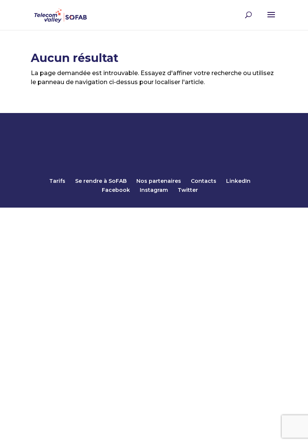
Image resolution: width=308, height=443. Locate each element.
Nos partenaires (158, 181)
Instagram (154, 190)
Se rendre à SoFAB (101, 181)
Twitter (188, 190)
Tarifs (57, 181)
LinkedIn (238, 181)
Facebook (116, 190)
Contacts (203, 181)
